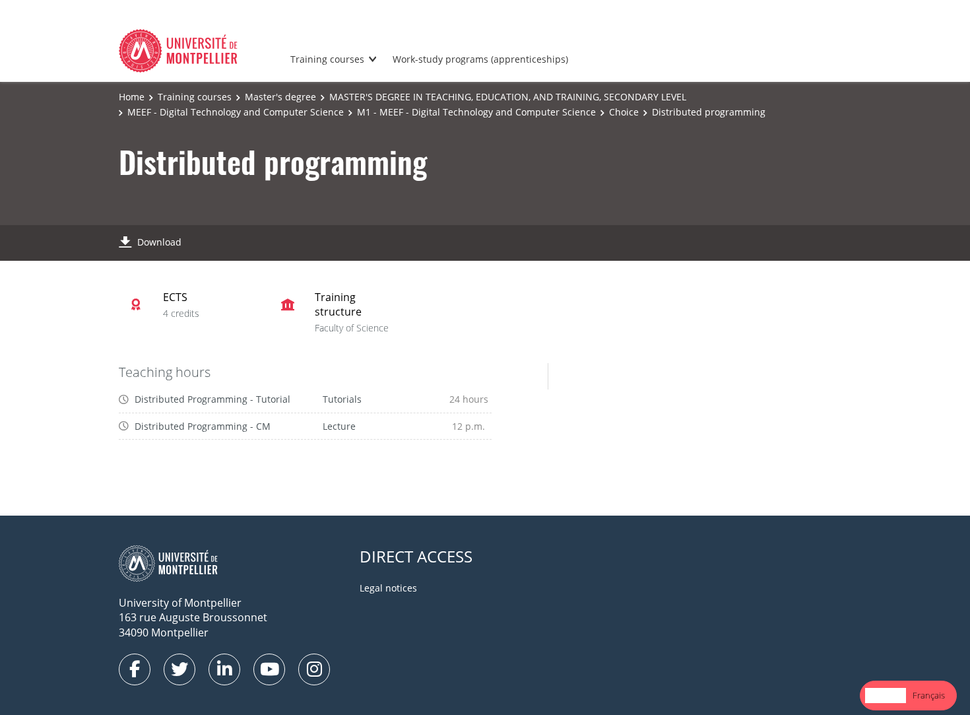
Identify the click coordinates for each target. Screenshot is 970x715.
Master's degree (280, 96)
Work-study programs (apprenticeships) (480, 59)
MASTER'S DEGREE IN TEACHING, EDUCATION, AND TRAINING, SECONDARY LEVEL (507, 96)
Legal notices (388, 588)
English (885, 695)
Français (929, 695)
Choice (624, 112)
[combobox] (885, 695)
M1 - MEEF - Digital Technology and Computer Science (476, 112)
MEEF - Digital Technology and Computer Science (235, 112)
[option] (929, 695)
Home (132, 96)
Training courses (327, 59)
